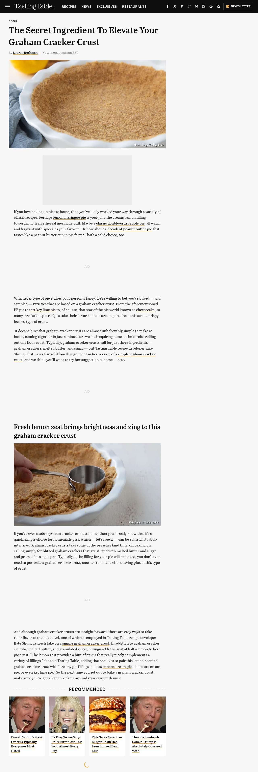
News (86, 6)
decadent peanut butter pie (129, 228)
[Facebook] (167, 7)
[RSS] (218, 7)
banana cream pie (117, 666)
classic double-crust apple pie (120, 223)
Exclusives (107, 6)
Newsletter (241, 6)
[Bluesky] (197, 7)
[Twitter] (175, 7)
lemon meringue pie (69, 217)
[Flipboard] (182, 7)
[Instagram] (204, 7)
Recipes (69, 6)
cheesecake (145, 309)
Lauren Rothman (25, 52)
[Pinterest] (189, 7)
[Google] (211, 7)
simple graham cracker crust (85, 643)
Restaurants (134, 6)
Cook (13, 21)
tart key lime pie (42, 309)
